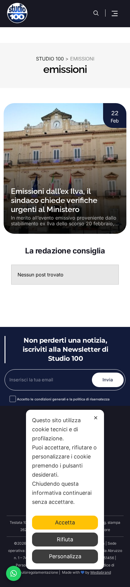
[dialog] (65, 489)
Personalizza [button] (65, 556)
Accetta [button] (65, 522)
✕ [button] (95, 418)
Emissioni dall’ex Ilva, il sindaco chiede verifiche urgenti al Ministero (54, 200)
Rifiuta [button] (65, 539)
